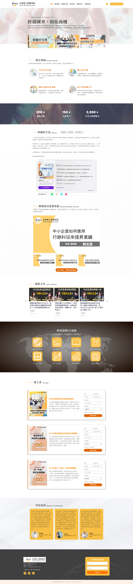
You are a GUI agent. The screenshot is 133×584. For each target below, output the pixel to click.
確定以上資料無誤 (89, 412)
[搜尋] (122, 4)
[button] (29, 41)
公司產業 (86, 406)
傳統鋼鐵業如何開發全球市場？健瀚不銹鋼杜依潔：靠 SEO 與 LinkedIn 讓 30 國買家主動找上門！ (66, 306)
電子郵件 (95, 394)
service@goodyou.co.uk (34, 566)
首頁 (51, 4)
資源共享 (72, 4)
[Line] (29, 573)
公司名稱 (86, 400)
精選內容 (79, 4)
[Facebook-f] (107, 4)
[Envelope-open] (33, 573)
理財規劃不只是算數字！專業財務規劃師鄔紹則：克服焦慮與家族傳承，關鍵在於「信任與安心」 (40, 306)
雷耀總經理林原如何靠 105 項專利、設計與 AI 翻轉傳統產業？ (91, 305)
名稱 (85, 394)
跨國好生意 (64, 4)
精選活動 (87, 4)
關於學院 (57, 4)
